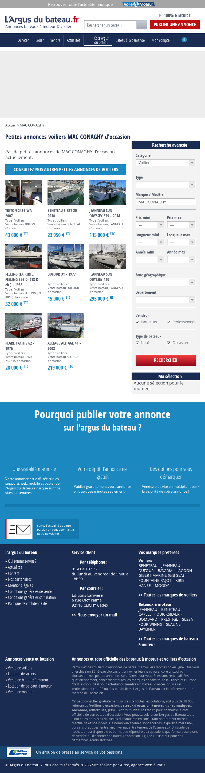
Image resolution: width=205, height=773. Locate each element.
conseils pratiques (85, 727)
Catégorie (143, 155)
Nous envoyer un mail (97, 615)
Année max (176, 252)
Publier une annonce (175, 24)
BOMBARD (148, 619)
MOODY (162, 585)
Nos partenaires (19, 579)
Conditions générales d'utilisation (32, 597)
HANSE (145, 585)
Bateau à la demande (130, 40)
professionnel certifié (87, 688)
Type (139, 177)
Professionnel (183, 322)
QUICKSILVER (168, 614)
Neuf (145, 342)
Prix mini (143, 217)
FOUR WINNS (150, 624)
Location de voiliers (22, 673)
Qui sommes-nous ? (22, 561)
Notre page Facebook (144, 15)
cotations (157, 701)
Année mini (145, 252)
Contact (13, 573)
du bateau (101, 40)
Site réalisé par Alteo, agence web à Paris (128, 764)
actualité (80, 723)
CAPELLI (145, 614)
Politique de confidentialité (27, 603)
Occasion (180, 342)
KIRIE (179, 580)
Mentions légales (20, 585)
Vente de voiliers (20, 668)
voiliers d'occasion (157, 667)
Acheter (23, 40)
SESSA (187, 619)
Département (146, 292)
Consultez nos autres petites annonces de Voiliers (66, 169)
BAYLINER (147, 629)
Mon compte (160, 40)
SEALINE (173, 624)
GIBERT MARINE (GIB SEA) (161, 575)
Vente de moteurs (21, 692)
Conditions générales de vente (30, 591)
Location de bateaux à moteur (30, 686)
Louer (40, 40)
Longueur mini (147, 235)
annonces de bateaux (124, 667)
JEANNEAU (170, 565)
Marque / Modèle (149, 194)
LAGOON (184, 570)
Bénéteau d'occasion (107, 671)
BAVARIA (165, 570)
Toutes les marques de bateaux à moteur (169, 642)
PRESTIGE (169, 619)
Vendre (55, 40)
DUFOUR (146, 570)
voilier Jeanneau (140, 671)
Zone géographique (151, 275)
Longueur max (178, 235)
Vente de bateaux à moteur (28, 680)
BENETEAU (148, 565)
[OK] (141, 24)
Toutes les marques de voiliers (170, 595)
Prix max (174, 217)
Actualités (73, 40)
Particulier (149, 322)
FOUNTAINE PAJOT (155, 580)
